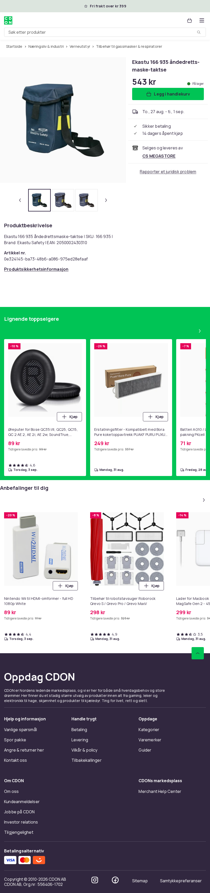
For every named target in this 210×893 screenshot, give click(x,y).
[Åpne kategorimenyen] (202, 20)
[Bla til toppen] (198, 653)
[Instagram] (95, 880)
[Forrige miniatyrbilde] (20, 200)
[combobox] (105, 32)
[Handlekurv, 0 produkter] (189, 20)
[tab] (39, 200)
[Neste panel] (200, 331)
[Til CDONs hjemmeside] (8, 20)
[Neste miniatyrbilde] (106, 200)
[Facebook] (115, 880)
